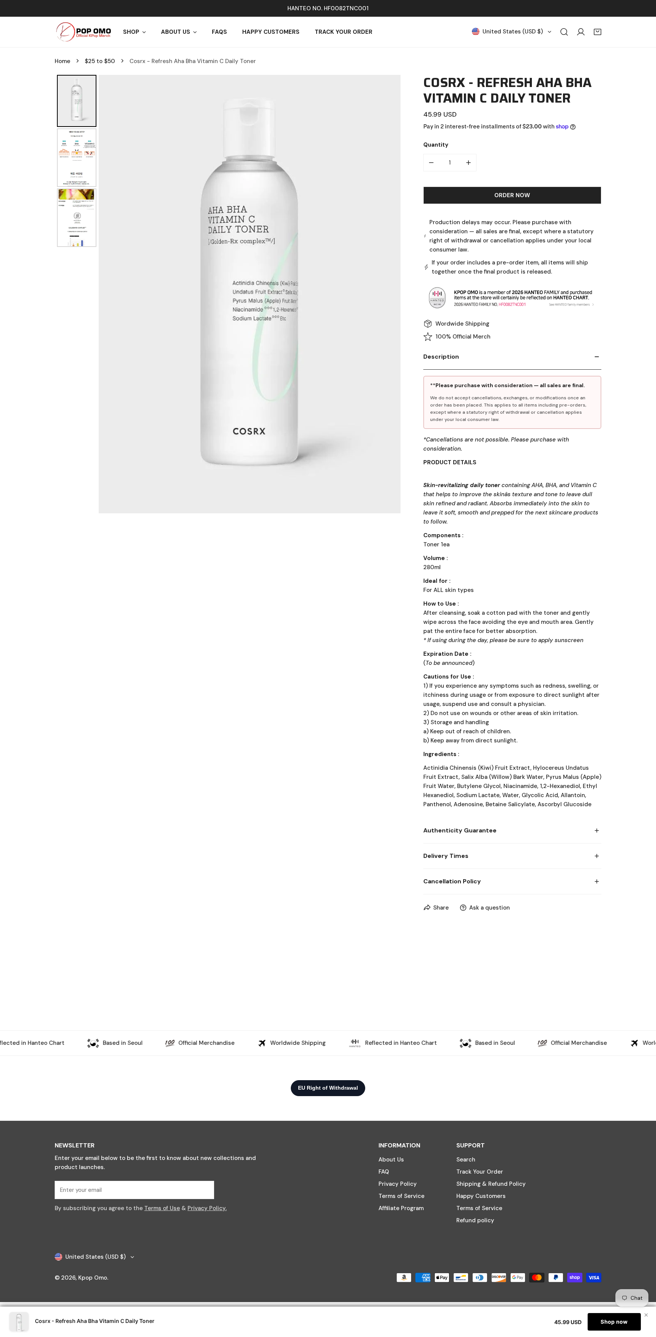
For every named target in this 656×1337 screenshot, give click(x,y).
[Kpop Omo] (83, 32)
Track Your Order (479, 1172)
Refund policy (475, 1220)
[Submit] (204, 1189)
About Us (391, 1159)
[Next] (389, 294)
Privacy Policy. (207, 1208)
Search (465, 1159)
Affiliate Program (401, 1208)
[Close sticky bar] (646, 1315)
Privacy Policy (397, 1184)
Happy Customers (481, 1196)
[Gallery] (228, 294)
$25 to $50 (100, 61)
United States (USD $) (513, 31)
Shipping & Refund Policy (491, 1184)
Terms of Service (401, 1196)
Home (62, 61)
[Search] (564, 32)
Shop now (614, 1321)
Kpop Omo (92, 1278)
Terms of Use (162, 1208)
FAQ (383, 1172)
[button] (597, 32)
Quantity (435, 145)
